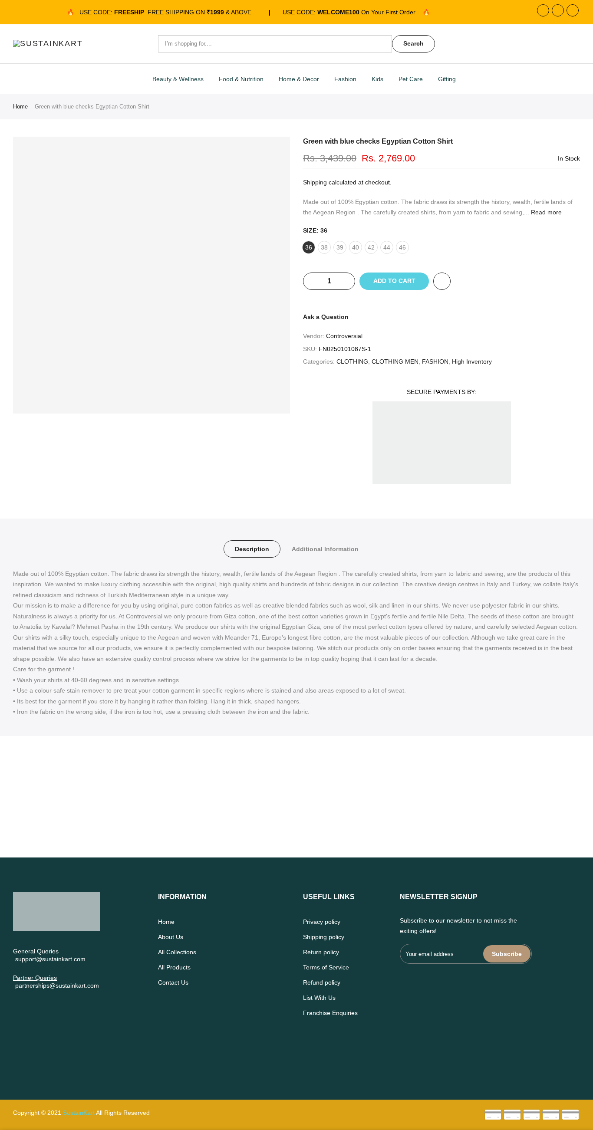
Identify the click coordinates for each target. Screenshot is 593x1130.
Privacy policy (321, 921)
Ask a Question (326, 316)
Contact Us (173, 982)
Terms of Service (326, 967)
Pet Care (411, 79)
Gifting (447, 79)
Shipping (315, 182)
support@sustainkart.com (50, 959)
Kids (377, 79)
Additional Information (325, 548)
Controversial (344, 335)
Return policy (321, 952)
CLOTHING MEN (395, 361)
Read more (545, 212)
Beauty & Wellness (178, 79)
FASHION (435, 361)
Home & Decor (299, 79)
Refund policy (321, 982)
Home (20, 106)
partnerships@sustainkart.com (57, 985)
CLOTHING (352, 361)
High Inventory (472, 361)
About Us (170, 936)
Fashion (345, 79)
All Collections (177, 952)
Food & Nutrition (241, 79)
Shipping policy (323, 936)
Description (252, 548)
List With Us (319, 997)
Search (413, 43)
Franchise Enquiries (330, 1012)
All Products (174, 967)
